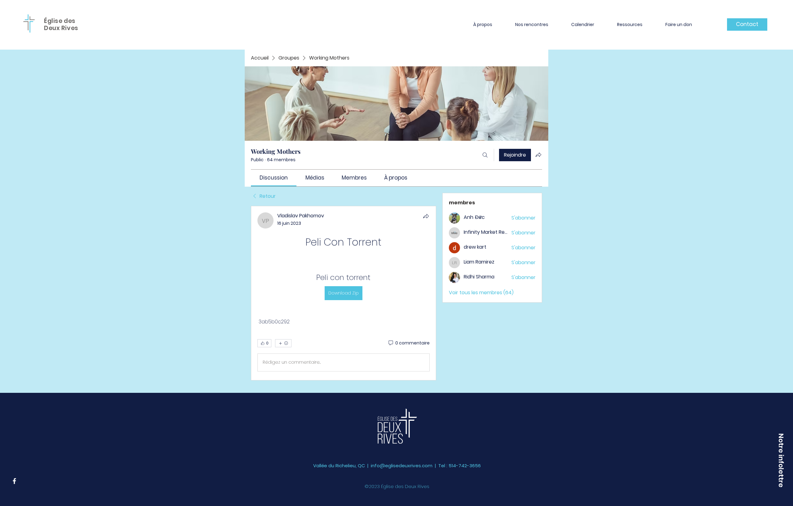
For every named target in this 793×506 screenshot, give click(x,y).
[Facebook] (14, 481)
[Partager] (426, 216)
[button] (483, 24)
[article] (343, 293)
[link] (274, 177)
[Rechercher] (485, 155)
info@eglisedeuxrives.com (401, 465)
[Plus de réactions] (283, 343)
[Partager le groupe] (538, 154)
